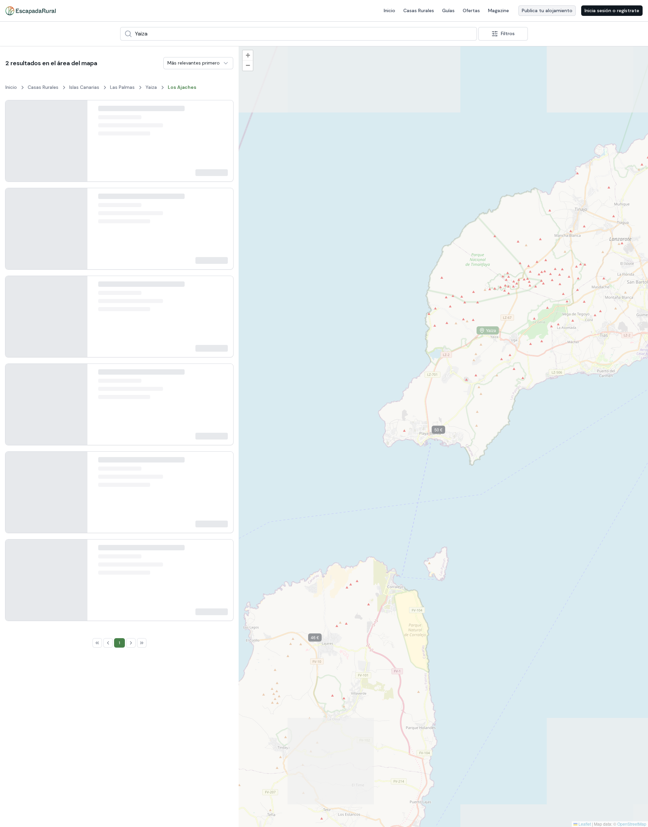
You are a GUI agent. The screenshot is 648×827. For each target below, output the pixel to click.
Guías (448, 10)
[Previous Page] (108, 291)
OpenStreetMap (631, 824)
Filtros (508, 33)
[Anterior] (16, 141)
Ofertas (471, 10)
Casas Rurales (418, 10)
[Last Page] (141, 291)
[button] (320, 638)
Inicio (389, 10)
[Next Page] (131, 291)
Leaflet (584, 824)
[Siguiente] (76, 141)
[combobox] (298, 34)
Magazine (498, 10)
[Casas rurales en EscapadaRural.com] (30, 10)
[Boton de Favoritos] (222, 111)
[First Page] (97, 291)
